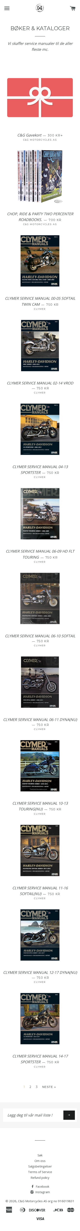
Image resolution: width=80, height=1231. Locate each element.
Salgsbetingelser (40, 1166)
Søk (40, 1155)
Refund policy (40, 1177)
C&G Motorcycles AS (32, 1201)
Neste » (49, 1087)
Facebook (42, 1186)
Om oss (40, 1161)
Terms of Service (40, 1172)
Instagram (42, 1192)
